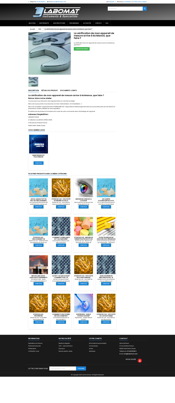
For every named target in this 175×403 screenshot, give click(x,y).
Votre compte (95, 338)
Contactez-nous (82, 49)
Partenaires (32, 348)
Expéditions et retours (35, 343)
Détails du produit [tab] (49, 90)
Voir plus (38, 163)
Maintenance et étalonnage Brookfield (38, 157)
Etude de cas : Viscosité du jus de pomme (106, 315)
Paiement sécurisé (34, 346)
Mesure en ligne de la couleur (84, 200)
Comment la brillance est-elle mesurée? (61, 238)
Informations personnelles (97, 343)
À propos (62, 348)
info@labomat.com (59, 2)
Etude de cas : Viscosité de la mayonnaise (83, 277)
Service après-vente (65, 351)
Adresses (92, 351)
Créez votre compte (140, 2)
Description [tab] (33, 90)
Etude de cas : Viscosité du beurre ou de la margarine (61, 200)
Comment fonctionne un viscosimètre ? (61, 315)
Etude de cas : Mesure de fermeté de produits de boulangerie (83, 239)
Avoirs (91, 348)
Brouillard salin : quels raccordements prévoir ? (38, 277)
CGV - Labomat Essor (66, 346)
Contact (123, 338)
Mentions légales (64, 343)
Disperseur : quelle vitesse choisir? (83, 315)
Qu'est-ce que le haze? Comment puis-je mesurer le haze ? (61, 277)
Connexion (127, 2)
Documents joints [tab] (68, 90)
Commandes (93, 346)
